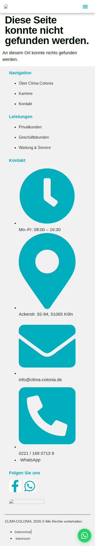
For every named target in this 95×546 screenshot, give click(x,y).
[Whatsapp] (30, 486)
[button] (85, 6)
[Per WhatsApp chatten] (84, 535)
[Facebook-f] (15, 486)
